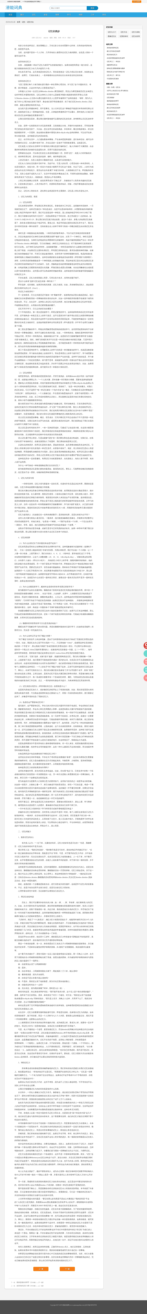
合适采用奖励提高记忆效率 (116, 58)
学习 (69, 15)
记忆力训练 (136, 32)
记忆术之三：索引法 (113, 75)
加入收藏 (136, 1)
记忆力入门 (112, 32)
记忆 (34, 15)
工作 (92, 15)
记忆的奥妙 (110, 97)
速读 (45, 15)
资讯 (104, 15)
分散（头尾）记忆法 (113, 87)
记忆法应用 (136, 36)
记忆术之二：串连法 (113, 61)
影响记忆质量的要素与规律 (116, 68)
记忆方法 (30, 22)
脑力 (22, 15)
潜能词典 (46, 37)
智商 (57, 15)
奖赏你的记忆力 (112, 54)
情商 (81, 15)
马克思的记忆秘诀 (113, 79)
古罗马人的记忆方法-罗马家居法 (117, 91)
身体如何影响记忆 (113, 48)
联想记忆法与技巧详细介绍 (116, 72)
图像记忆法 (112, 36)
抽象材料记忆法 (112, 65)
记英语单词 (124, 36)
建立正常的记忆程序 (113, 51)
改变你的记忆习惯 (23, 1286)
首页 (10, 15)
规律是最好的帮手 (23, 1282)
